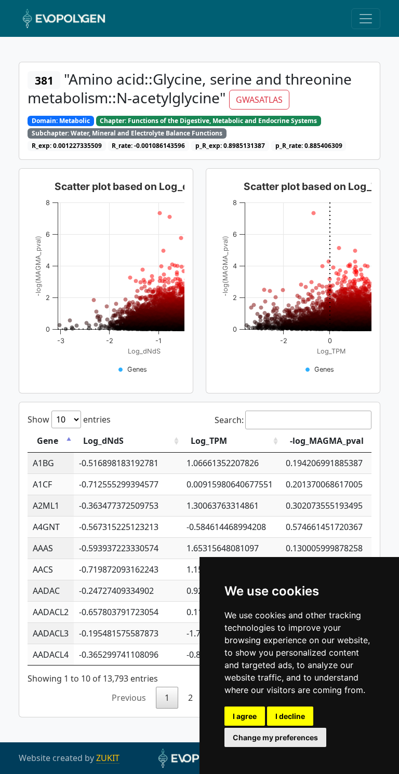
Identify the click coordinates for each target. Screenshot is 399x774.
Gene (47, 440)
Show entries (69, 419)
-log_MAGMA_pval (327, 440)
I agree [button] (245, 716)
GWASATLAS (259, 99)
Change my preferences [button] (275, 737)
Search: (229, 420)
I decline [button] (290, 716)
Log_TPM (209, 440)
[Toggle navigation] (365, 18)
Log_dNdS (103, 440)
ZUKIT (107, 758)
